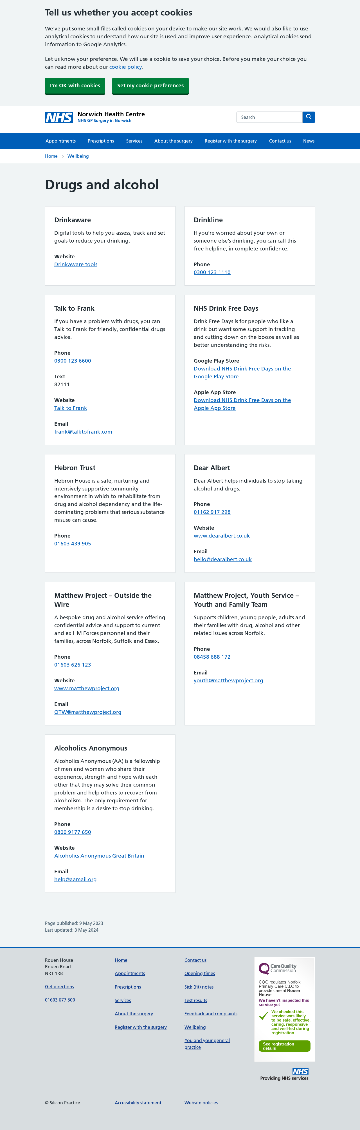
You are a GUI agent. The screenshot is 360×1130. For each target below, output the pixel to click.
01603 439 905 (72, 543)
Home (51, 156)
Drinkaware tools (75, 264)
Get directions (59, 986)
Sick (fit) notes (198, 987)
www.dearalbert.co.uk (222, 535)
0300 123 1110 (212, 272)
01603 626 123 (72, 664)
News (308, 141)
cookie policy (125, 67)
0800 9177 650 (72, 832)
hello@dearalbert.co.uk (223, 559)
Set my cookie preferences (150, 85)
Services (134, 141)
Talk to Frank (70, 408)
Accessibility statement (138, 1102)
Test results (195, 1000)
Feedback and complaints (210, 1013)
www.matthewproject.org (87, 688)
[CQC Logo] (277, 973)
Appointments (61, 141)
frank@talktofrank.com (83, 432)
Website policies (201, 1102)
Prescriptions (101, 141)
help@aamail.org (75, 879)
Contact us (280, 141)
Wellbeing (78, 156)
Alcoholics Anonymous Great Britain (99, 856)
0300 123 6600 (72, 361)
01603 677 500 (60, 1000)
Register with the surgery (231, 141)
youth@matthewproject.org (228, 680)
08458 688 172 (212, 657)
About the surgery (173, 141)
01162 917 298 (212, 512)
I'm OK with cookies (75, 85)
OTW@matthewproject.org (88, 712)
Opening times (199, 973)
